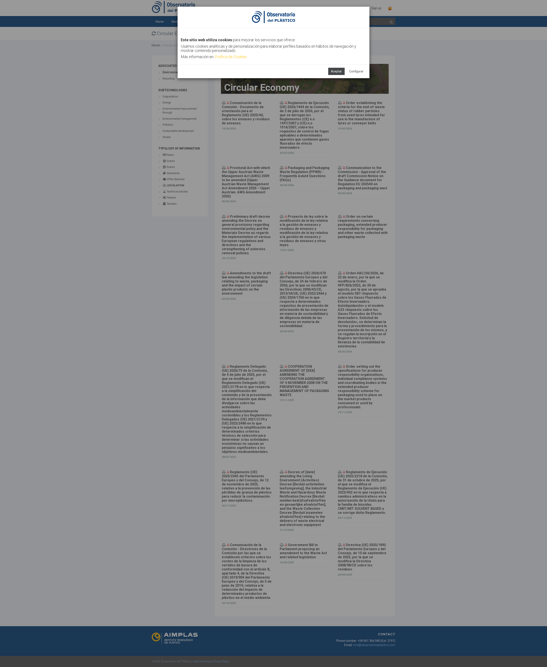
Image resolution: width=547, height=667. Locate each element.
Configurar (356, 71)
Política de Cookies (231, 56)
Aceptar (336, 71)
